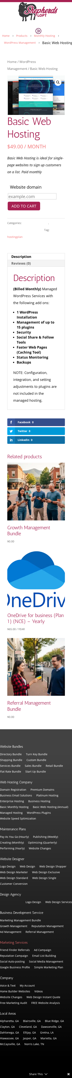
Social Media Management (46, 961)
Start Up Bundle (35, 771)
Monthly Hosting (35, 223)
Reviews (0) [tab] (21, 263)
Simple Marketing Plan (48, 967)
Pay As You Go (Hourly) (14, 837)
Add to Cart (24, 206)
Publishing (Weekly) (45, 837)
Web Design (27, 866)
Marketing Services (14, 942)
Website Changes (40, 848)
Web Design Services (58, 902)
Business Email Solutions (16, 795)
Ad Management (10, 932)
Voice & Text (8, 985)
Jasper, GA (29, 1038)
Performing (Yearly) (12, 848)
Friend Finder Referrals (15, 950)
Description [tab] (21, 256)
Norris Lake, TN (34, 1044)
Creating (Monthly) (12, 842)
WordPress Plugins (39, 813)
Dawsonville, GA (51, 1027)
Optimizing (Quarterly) (42, 842)
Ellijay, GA (29, 1032)
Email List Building (44, 956)
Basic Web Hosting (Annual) (50, 807)
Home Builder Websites (15, 991)
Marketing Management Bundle (20, 920)
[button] (58, 82)
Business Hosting (39, 801)
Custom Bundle (36, 760)
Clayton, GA (7, 1027)
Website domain (26, 187)
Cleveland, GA (28, 1027)
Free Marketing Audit (13, 1003)
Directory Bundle (11, 754)
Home (12, 61)
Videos (38, 991)
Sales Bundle (33, 766)
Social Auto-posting (12, 961)
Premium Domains (42, 789)
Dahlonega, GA (9, 1032)
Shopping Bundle (11, 760)
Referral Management (40, 932)
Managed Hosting (11, 813)
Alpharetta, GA (9, 1021)
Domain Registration (13, 789)
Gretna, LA (47, 1032)
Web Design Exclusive (46, 872)
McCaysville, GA (10, 1044)
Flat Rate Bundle (10, 771)
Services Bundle (10, 766)
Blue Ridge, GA (54, 1021)
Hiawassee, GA (9, 1038)
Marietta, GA (49, 1038)
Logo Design (8, 866)
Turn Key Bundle (36, 754)
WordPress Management (25, 230)
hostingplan (15, 237)
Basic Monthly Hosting (14, 807)
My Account (27, 985)
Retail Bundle (54, 766)
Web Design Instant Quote (43, 997)
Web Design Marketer (14, 872)
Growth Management (13, 926)
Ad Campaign (42, 950)
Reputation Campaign (14, 956)
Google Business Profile (15, 967)
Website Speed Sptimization (18, 818)
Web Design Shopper (52, 866)
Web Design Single (44, 878)
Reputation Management (47, 926)
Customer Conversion (14, 884)
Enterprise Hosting (12, 801)
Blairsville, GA (32, 1021)
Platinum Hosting (47, 795)
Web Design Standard (14, 878)
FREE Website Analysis (45, 1003)
